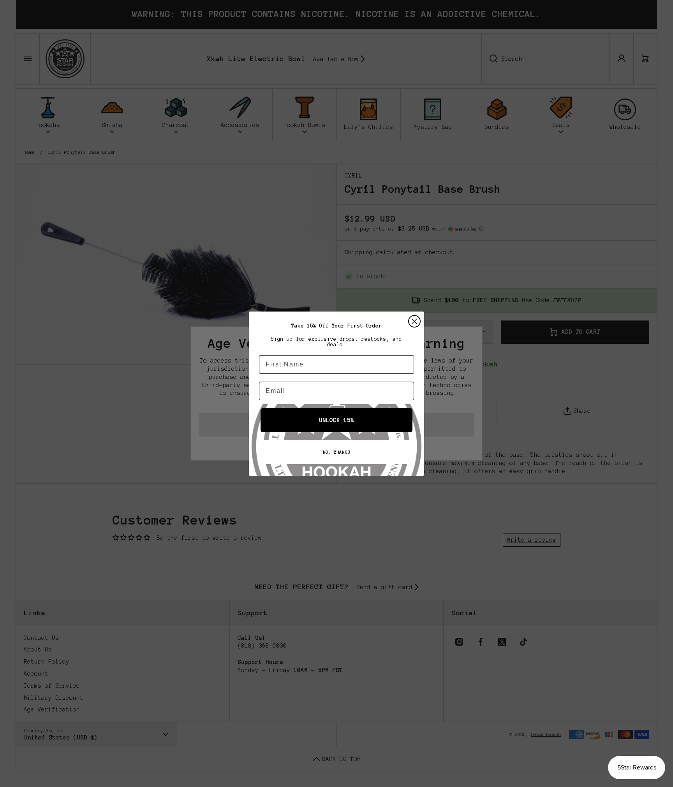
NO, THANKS (336, 452)
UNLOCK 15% (336, 420)
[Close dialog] (414, 321)
